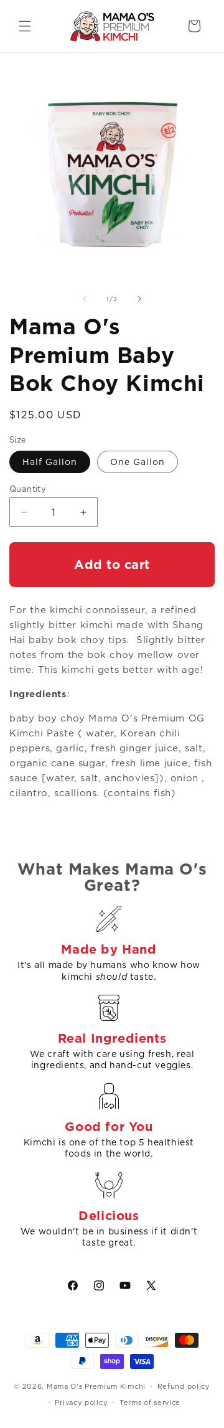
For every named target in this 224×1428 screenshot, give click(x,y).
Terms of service (149, 1402)
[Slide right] (139, 298)
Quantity (27, 489)
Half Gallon (49, 462)
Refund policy (183, 1386)
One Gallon (137, 462)
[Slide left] (84, 298)
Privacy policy (81, 1402)
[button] (25, 26)
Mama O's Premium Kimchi (96, 1386)
